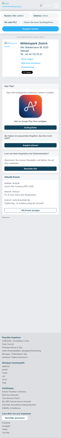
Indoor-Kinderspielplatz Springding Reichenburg (21, 351)
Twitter (5, 429)
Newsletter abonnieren (15, 418)
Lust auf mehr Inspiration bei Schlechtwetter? (26, 153)
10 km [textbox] (45, 16)
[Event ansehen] (30, 185)
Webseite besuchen (30, 63)
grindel (5, 370)
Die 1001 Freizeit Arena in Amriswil (16, 401)
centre (4, 373)
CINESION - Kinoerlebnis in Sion (15, 341)
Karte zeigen (27, 59)
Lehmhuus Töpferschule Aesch (15, 357)
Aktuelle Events (12, 177)
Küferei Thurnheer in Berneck (14, 392)
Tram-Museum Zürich (11, 398)
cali (3, 376)
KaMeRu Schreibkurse (11, 408)
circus (4, 379)
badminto (6, 366)
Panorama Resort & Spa (12, 347)
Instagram (6, 426)
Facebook (6, 423)
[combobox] (16, 15)
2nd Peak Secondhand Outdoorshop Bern (19, 405)
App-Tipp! (9, 86)
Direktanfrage (27, 67)
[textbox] (20, 15)
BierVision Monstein (10, 395)
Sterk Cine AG (8, 344)
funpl (4, 383)
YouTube (5, 433)
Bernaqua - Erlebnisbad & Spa (14, 354)
